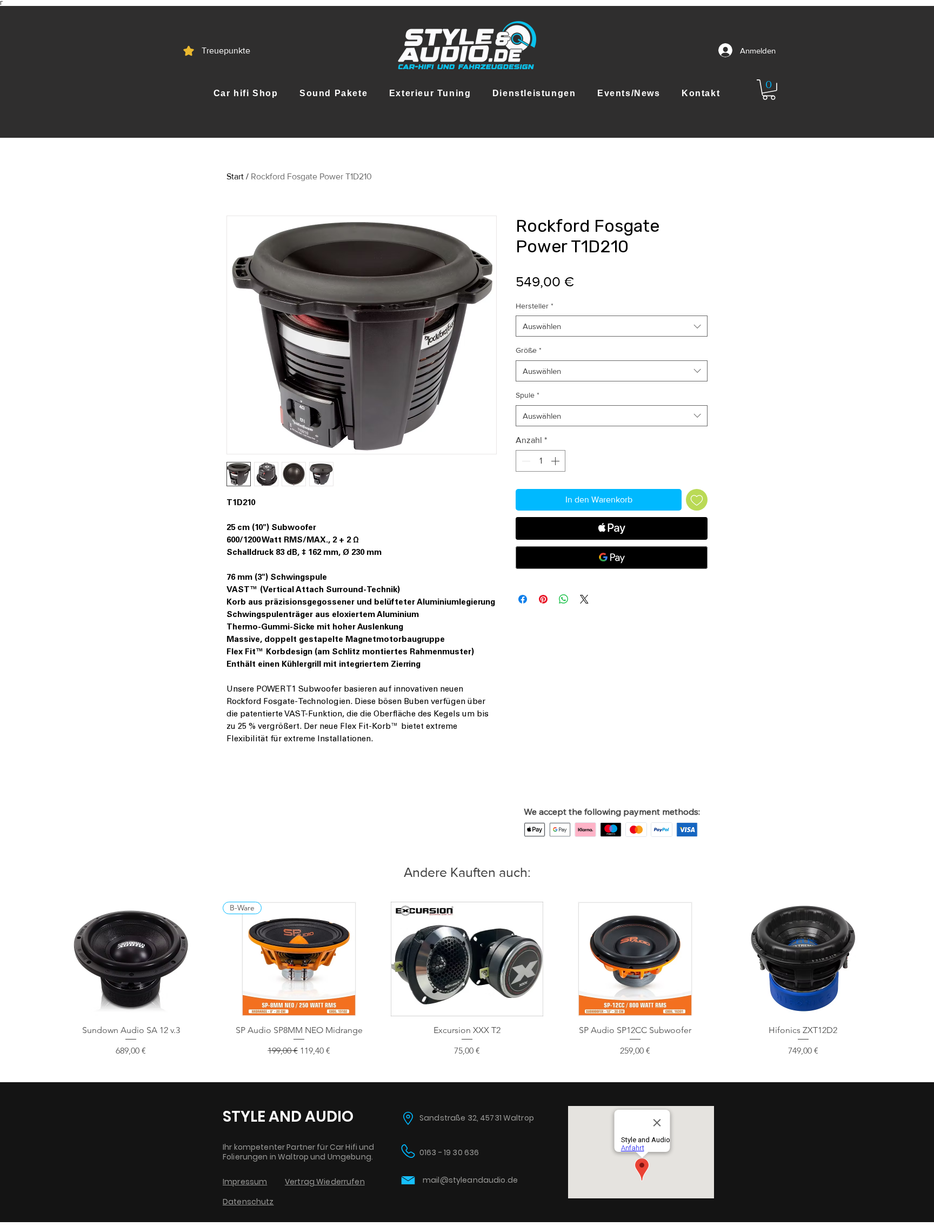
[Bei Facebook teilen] (522, 599)
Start (235, 176)
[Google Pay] (612, 557)
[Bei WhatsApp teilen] (563, 599)
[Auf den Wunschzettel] (697, 500)
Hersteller (534, 305)
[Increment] (556, 461)
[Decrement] (524, 461)
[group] (467, 979)
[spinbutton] (540, 461)
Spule (527, 395)
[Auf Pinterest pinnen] (543, 599)
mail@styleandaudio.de (470, 1180)
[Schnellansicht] (131, 959)
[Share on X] (584, 599)
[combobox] (612, 326)
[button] (246, 93)
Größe (529, 350)
